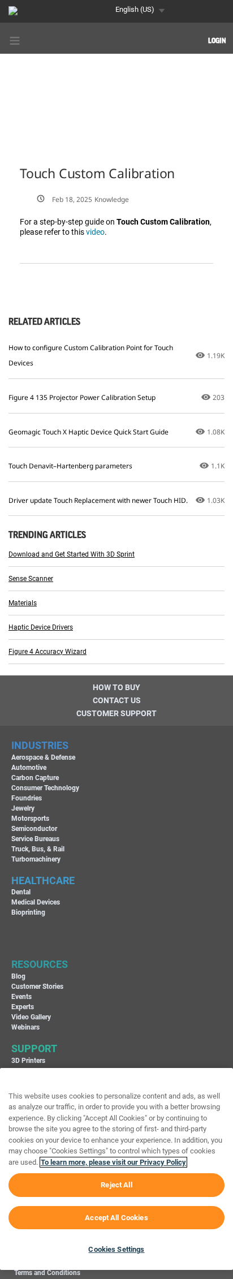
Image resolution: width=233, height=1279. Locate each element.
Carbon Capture (35, 778)
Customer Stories (37, 987)
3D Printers (28, 1061)
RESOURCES (39, 964)
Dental (21, 892)
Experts (22, 1007)
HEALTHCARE (43, 880)
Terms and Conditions (47, 1273)
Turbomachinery (36, 859)
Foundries (26, 798)
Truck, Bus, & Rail (37, 849)
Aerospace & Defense (43, 757)
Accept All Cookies (116, 1217)
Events (21, 997)
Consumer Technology (45, 788)
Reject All (116, 1185)
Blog (18, 976)
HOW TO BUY (116, 687)
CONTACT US (117, 700)
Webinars (25, 1027)
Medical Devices (35, 902)
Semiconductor (34, 829)
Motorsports (30, 818)
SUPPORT (34, 1048)
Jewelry (22, 808)
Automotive (28, 768)
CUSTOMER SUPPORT (116, 713)
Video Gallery (31, 1017)
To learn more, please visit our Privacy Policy (113, 1162)
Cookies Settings (116, 1249)
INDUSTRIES (39, 745)
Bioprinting (28, 912)
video (95, 231)
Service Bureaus (35, 839)
